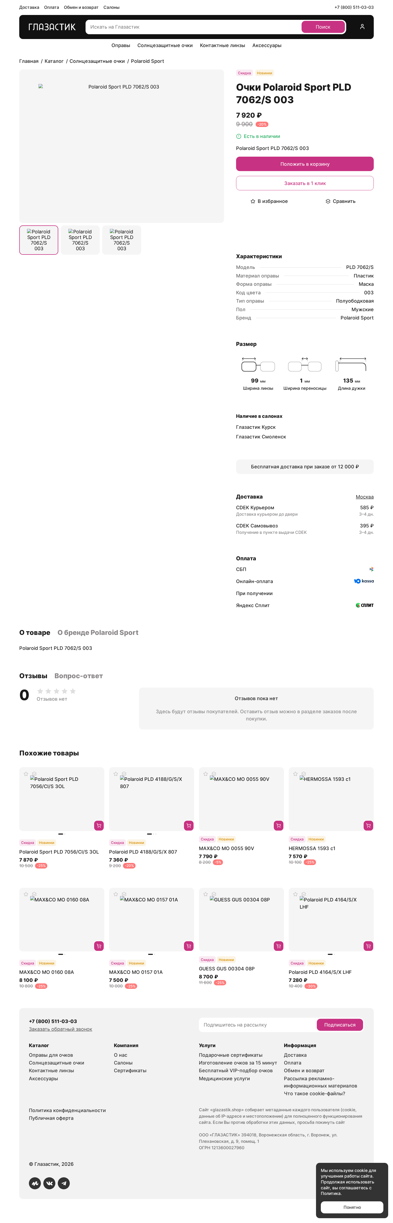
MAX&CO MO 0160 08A (46, 972)
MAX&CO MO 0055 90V (226, 848)
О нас (120, 1055)
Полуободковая (355, 301)
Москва (365, 497)
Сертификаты (130, 1070)
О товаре (34, 632)
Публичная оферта (51, 1118)
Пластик (364, 276)
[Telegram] (64, 1183)
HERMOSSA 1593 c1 (312, 848)
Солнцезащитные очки (165, 45)
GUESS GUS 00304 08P (227, 968)
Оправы (120, 45)
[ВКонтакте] (49, 1183)
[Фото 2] (80, 240)
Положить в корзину (305, 164)
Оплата (51, 7)
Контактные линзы (222, 45)
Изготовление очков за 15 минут (238, 1063)
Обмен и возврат (81, 7)
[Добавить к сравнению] (34, 774)
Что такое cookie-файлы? (314, 1093)
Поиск (323, 27)
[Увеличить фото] (121, 146)
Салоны (111, 7)
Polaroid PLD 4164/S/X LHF (320, 972)
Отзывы (33, 676)
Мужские (363, 309)
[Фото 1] (38, 240)
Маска (366, 284)
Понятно (352, 1207)
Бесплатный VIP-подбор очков (236, 1070)
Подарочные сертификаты (231, 1055)
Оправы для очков (51, 1055)
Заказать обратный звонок (60, 1029)
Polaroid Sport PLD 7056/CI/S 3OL (59, 852)
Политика (331, 1193)
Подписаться (340, 1025)
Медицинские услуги (224, 1078)
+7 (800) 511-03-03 (354, 7)
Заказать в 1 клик (305, 183)
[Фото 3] (121, 240)
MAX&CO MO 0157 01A (136, 972)
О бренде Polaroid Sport (97, 632)
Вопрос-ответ (79, 676)
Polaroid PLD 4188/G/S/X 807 (143, 852)
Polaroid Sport (357, 318)
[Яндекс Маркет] (35, 1183)
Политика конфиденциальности (67, 1110)
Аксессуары (267, 45)
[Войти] (362, 27)
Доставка (29, 7)
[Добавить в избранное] (26, 774)
